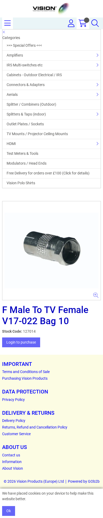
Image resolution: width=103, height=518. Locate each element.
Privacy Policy (13, 399)
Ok (8, 511)
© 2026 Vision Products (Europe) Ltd (34, 481)
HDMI (11, 144)
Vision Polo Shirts (21, 183)
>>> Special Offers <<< (24, 45)
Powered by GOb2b (84, 481)
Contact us (11, 455)
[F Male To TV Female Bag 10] (51, 250)
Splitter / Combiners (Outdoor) (31, 104)
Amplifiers (15, 55)
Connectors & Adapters (26, 85)
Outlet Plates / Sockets (25, 124)
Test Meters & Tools (22, 153)
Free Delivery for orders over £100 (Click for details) (48, 173)
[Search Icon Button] (95, 23)
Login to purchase (21, 342)
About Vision (12, 468)
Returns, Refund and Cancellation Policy (34, 427)
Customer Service (16, 434)
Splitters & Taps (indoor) (26, 114)
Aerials (12, 94)
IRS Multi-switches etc (25, 65)
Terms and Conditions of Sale (26, 372)
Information (12, 462)
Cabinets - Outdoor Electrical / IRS (34, 75)
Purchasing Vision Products (25, 378)
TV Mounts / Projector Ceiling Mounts (37, 134)
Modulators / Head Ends (26, 163)
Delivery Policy (13, 420)
